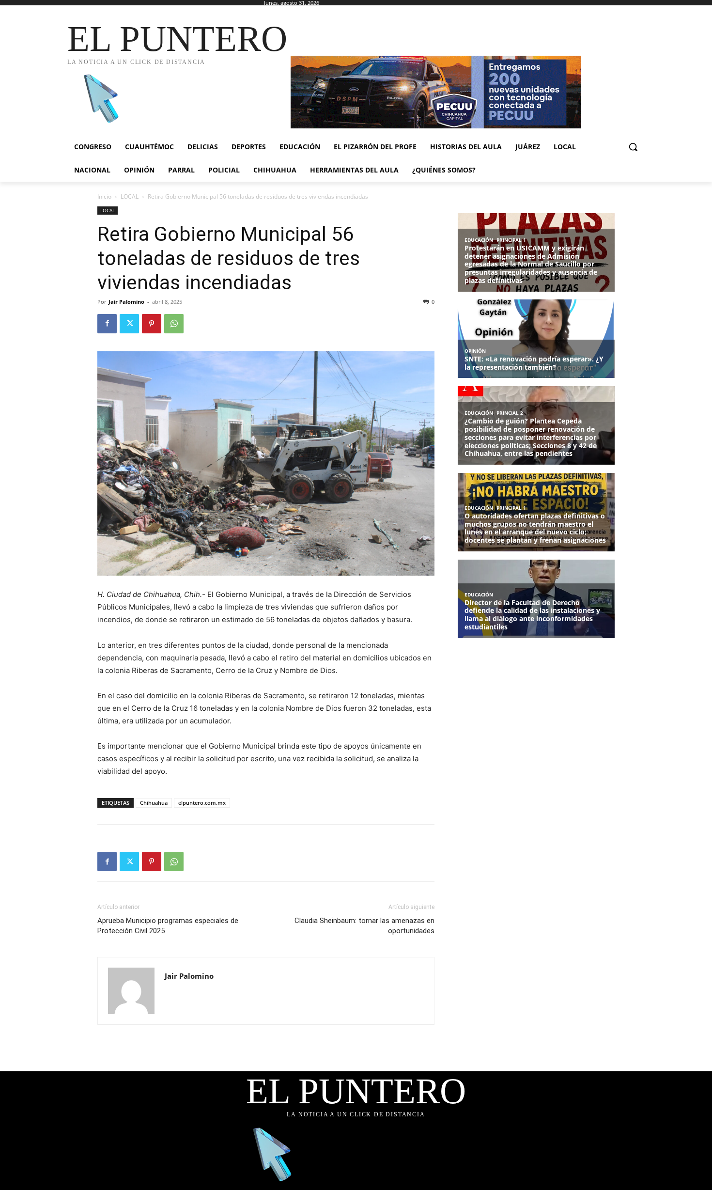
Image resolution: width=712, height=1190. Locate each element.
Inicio (104, 196)
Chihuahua (154, 802)
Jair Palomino (126, 301)
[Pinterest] (151, 323)
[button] (633, 146)
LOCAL (130, 196)
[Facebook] (107, 323)
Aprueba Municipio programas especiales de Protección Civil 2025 (167, 925)
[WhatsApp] (174, 323)
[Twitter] (129, 323)
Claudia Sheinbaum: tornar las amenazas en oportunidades (364, 925)
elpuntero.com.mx (202, 802)
